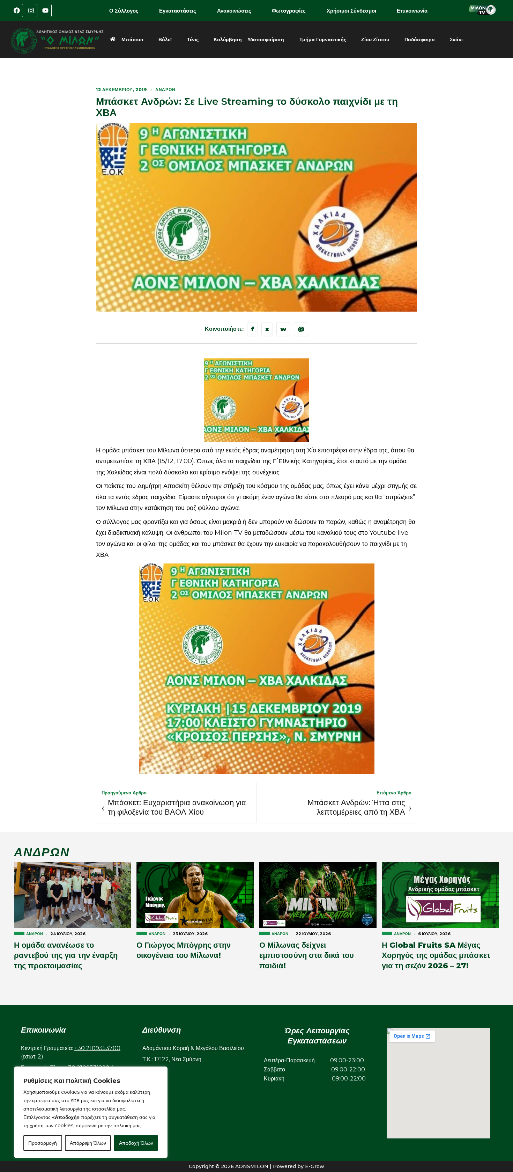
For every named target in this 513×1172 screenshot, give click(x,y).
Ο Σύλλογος (124, 10)
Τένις (193, 39)
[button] (129, 10)
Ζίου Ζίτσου (375, 39)
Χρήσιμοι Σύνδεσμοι (351, 10)
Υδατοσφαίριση (265, 39)
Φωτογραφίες (289, 10)
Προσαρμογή (42, 1143)
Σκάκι (456, 39)
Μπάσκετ (132, 39)
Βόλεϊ (165, 39)
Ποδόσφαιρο (419, 39)
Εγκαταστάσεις (177, 10)
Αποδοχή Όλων (136, 1143)
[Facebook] (16, 10)
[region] (91, 1112)
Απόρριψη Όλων (88, 1143)
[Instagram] (31, 10)
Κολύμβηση (228, 39)
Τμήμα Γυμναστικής (322, 39)
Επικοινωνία (412, 10)
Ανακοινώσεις (234, 10)
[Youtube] (45, 10)
